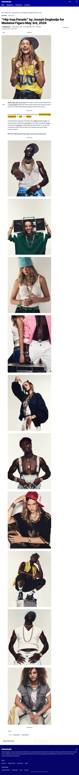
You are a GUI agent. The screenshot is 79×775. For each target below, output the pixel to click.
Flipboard (29, 116)
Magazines (11, 15)
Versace (48, 123)
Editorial (4, 15)
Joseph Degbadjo (13, 104)
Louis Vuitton (27, 123)
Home (3, 12)
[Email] (14, 32)
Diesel (45, 121)
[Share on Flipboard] (10, 32)
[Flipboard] (74, 749)
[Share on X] (7, 32)
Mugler (35, 121)
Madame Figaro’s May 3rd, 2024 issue (17, 102)
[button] (67, 1)
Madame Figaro (8, 12)
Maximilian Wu (6, 26)
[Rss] (76, 749)
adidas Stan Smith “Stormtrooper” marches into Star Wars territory (30, 134)
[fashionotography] (6, 2)
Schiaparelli (19, 125)
